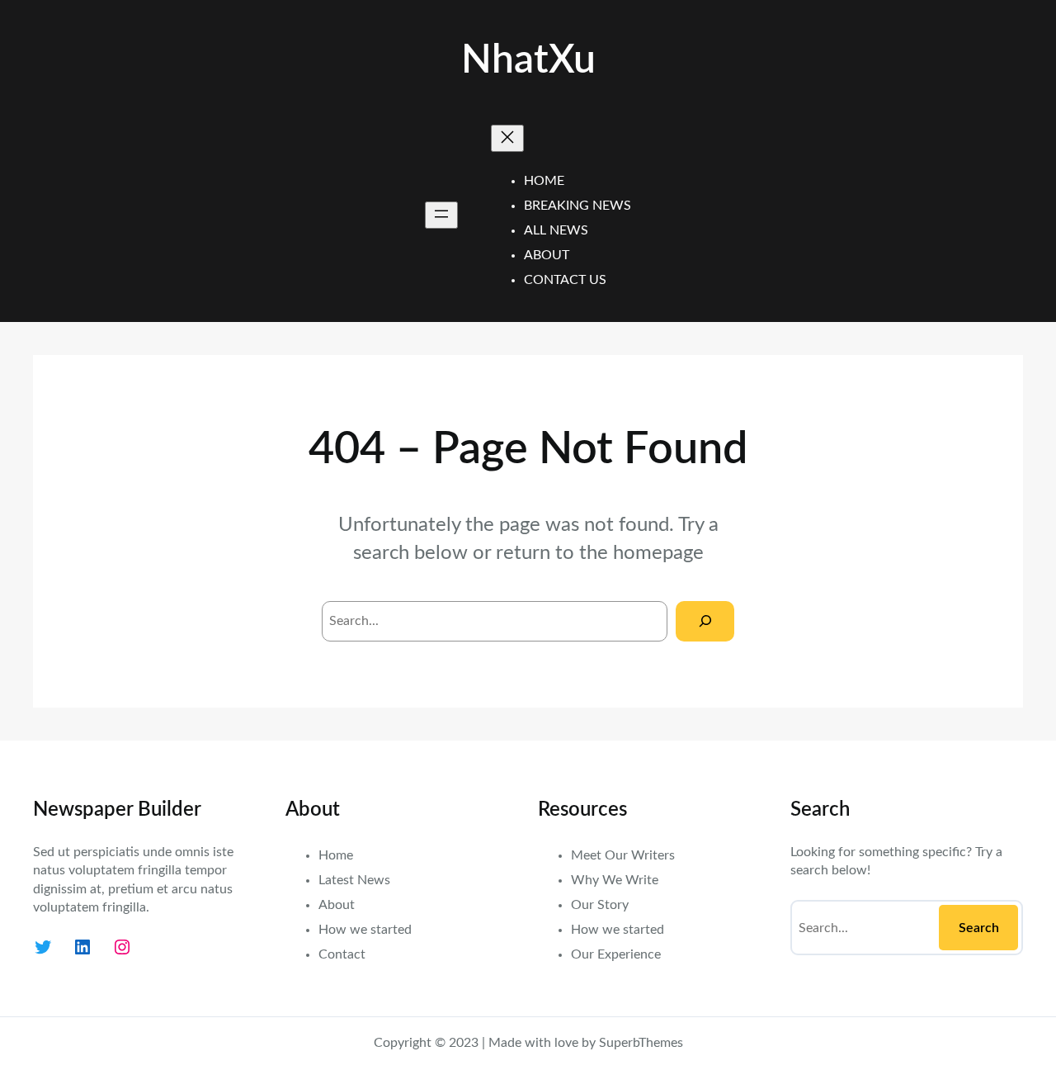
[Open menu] (441, 215)
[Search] (705, 621)
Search (979, 928)
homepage (658, 553)
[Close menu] (507, 138)
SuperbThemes (641, 1042)
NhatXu (528, 60)
